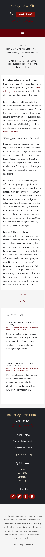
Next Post (22, 301)
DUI (21, 121)
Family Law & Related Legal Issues (17, 327)
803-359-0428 (22, 21)
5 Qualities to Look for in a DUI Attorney (21, 323)
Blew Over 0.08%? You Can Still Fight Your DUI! (21, 364)
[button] (22, 33)
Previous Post (23, 295)
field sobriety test (10, 132)
